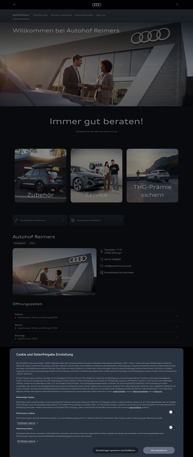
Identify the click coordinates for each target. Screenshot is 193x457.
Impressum (158, 391)
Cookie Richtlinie (119, 391)
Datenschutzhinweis (140, 391)
